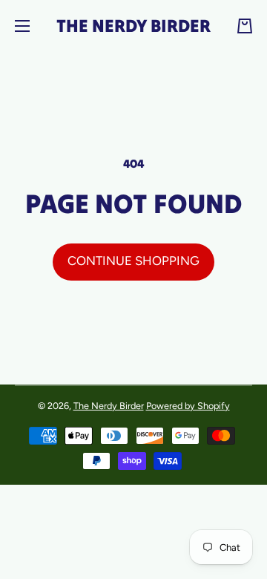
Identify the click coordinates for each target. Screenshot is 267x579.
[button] (244, 26)
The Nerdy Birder (108, 405)
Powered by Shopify (188, 405)
